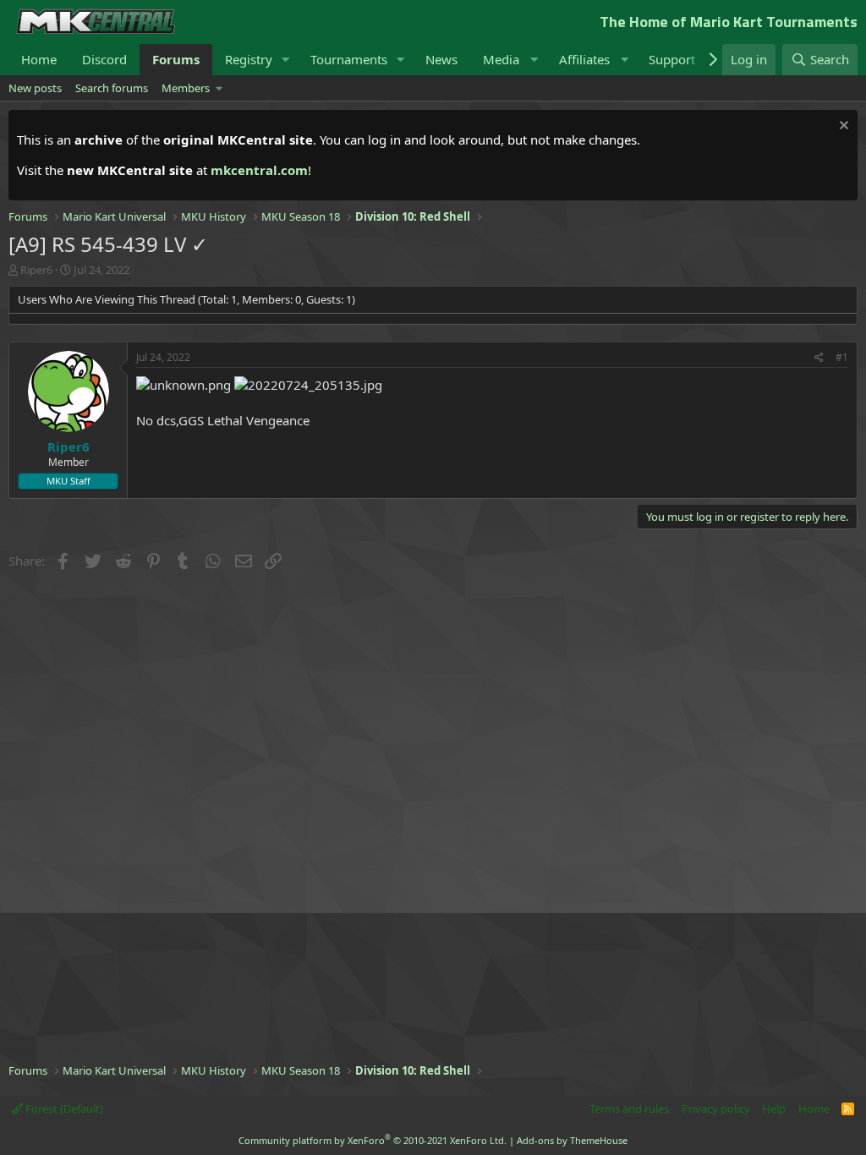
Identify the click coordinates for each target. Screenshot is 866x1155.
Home (39, 59)
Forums (176, 59)
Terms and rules (629, 1108)
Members (186, 88)
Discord (104, 59)
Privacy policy (716, 1108)
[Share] (819, 358)
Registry (248, 59)
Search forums (111, 88)
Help (774, 1108)
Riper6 (36, 269)
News (441, 59)
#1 (842, 357)
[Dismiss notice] (842, 127)
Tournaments (348, 59)
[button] (286, 59)
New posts (35, 88)
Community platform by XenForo (372, 1140)
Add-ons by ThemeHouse (572, 1140)
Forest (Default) (63, 1108)
